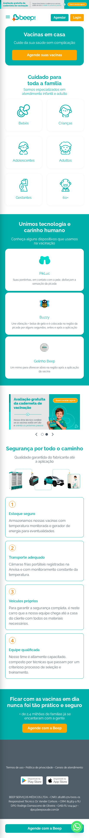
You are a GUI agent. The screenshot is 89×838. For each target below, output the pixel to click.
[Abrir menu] (7, 16)
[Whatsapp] (77, 827)
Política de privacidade (39, 767)
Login (77, 17)
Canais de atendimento (69, 767)
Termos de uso (15, 767)
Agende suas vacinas (44, 55)
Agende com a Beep (45, 728)
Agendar (60, 17)
